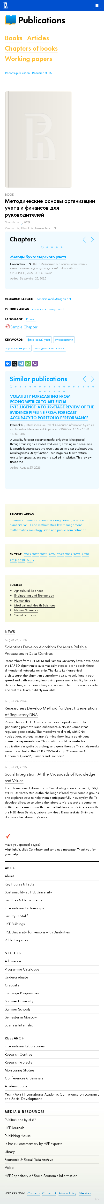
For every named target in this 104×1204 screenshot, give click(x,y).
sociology (35, 530)
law (59, 525)
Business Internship (19, 1025)
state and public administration (65, 530)
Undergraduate (16, 977)
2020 (85, 554)
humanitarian (19, 525)
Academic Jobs (16, 1086)
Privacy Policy (67, 1193)
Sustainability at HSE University (28, 892)
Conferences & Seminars (24, 1078)
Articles (38, 38)
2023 (60, 554)
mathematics (19, 530)
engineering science (69, 520)
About (11, 868)
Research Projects (18, 1062)
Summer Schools (17, 1009)
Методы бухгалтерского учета (38, 256)
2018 (21, 560)
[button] (42, 247)
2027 (27, 554)
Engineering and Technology (34, 595)
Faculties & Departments (23, 900)
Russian (31, 319)
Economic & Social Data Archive (29, 1159)
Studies (13, 953)
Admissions (13, 961)
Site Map (85, 1193)
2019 (13, 560)
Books (13, 38)
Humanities (22, 600)
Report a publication (17, 73)
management (72, 525)
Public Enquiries (16, 940)
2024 (52, 554)
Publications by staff (20, 1119)
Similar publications (38, 379)
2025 (43, 554)
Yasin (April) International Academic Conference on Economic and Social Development (52, 1096)
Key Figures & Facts (19, 884)
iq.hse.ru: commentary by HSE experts (33, 1143)
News (10, 631)
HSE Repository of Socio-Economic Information (41, 1175)
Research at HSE (42, 73)
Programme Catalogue (22, 969)
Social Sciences (25, 615)
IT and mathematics (42, 525)
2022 (68, 554)
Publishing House (18, 1135)
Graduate (12, 985)
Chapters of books (31, 48)
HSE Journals (14, 1127)
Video (9, 1167)
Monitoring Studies (19, 1070)
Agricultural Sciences (28, 590)
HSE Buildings (15, 924)
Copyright (49, 1193)
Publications (41, 20)
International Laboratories (25, 1046)
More (30, 560)
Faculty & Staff (16, 916)
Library (10, 1151)
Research (15, 1038)
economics (46, 520)
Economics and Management (53, 299)
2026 (35, 554)
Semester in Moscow (21, 1017)
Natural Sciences (26, 610)
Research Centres (18, 1054)
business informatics (23, 520)
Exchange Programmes (22, 993)
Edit (97, 1199)
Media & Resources (25, 1111)
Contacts (33, 1193)
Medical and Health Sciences (34, 605)
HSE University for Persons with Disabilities (37, 932)
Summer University (19, 1001)
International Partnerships (24, 908)
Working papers (28, 58)
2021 (77, 554)
